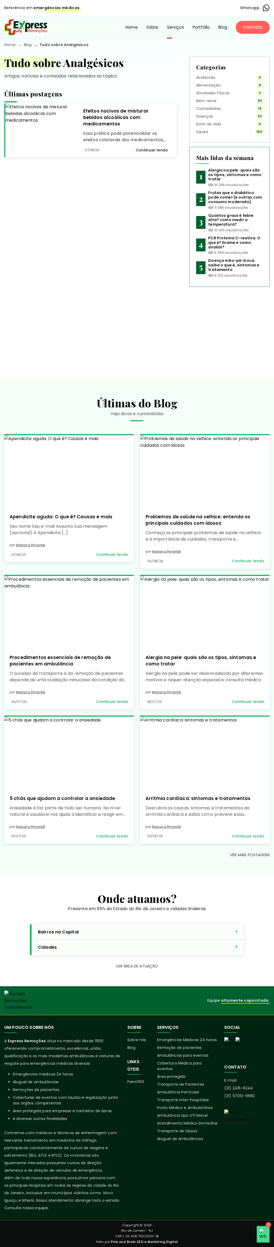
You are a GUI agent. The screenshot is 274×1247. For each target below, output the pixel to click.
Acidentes (205, 77)
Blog (222, 27)
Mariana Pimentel (30, 545)
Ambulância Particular (178, 1092)
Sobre (152, 27)
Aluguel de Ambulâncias (180, 1138)
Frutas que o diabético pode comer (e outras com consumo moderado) (235, 197)
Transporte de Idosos (177, 1131)
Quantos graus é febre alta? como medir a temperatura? (230, 220)
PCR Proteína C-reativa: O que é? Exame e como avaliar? (234, 242)
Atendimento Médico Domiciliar (187, 1123)
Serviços (175, 27)
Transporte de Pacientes (180, 1084)
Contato (252, 27)
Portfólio (201, 27)
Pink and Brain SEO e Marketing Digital (144, 1241)
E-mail (230, 1080)
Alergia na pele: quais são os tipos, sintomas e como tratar (234, 174)
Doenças (204, 116)
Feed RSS (135, 1081)
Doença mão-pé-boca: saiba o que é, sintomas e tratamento (233, 265)
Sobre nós (136, 1040)
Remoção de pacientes (179, 1047)
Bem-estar (206, 100)
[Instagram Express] (238, 1045)
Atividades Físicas (213, 93)
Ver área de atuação (137, 966)
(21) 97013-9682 (239, 1096)
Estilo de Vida (208, 124)
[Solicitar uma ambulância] (247, 1128)
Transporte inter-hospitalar (183, 1100)
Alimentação (208, 85)
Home (131, 27)
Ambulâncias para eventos (182, 1055)
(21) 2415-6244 (238, 1088)
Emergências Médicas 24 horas (186, 1040)
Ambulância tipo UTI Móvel (182, 1115)
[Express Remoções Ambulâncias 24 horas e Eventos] (25, 27)
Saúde (202, 132)
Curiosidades (208, 108)
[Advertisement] (229, 328)
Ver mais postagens (250, 855)
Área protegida (171, 1076)
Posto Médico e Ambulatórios (185, 1107)
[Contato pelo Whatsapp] (227, 1042)
